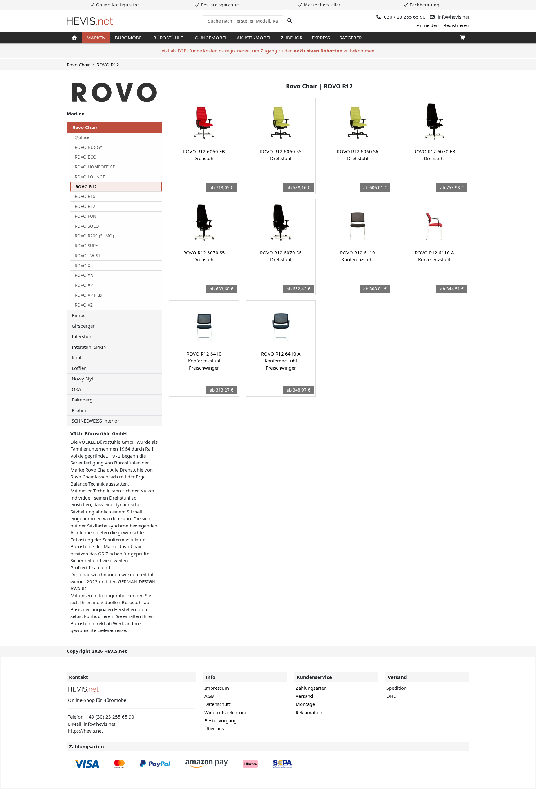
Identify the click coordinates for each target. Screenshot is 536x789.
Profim (79, 410)
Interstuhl (82, 336)
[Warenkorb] (462, 37)
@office (82, 137)
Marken (96, 37)
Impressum (216, 688)
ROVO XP (84, 285)
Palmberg (82, 400)
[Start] (74, 37)
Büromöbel (129, 37)
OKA (76, 389)
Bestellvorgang (220, 720)
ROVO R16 (85, 196)
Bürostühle (168, 37)
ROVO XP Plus (88, 295)
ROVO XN (84, 275)
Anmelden (428, 25)
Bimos (78, 315)
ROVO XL (83, 265)
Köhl (76, 357)
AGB (209, 696)
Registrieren (456, 25)
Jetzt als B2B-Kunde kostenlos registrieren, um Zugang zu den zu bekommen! (268, 50)
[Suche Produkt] (289, 20)
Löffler (79, 368)
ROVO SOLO (87, 226)
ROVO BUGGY (88, 147)
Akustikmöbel (254, 37)
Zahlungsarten (311, 688)
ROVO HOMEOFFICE (95, 167)
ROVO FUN (85, 216)
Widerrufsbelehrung (226, 712)
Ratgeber (350, 37)
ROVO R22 (85, 206)
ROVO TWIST (87, 255)
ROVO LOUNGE (90, 177)
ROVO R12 (107, 64)
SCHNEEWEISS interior (95, 421)
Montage (305, 704)
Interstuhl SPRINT (90, 347)
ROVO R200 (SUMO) (94, 236)
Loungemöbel (209, 37)
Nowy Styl (82, 378)
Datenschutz (217, 704)
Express (321, 37)
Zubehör (291, 37)
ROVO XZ (84, 305)
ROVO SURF (86, 246)
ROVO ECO (85, 157)
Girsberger (83, 326)
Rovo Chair (78, 64)
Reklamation (309, 712)
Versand (304, 696)
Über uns (214, 728)
